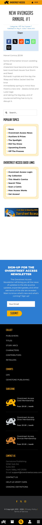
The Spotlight (15, 140)
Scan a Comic (15, 187)
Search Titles (14, 183)
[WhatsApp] (33, 41)
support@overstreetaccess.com (27, 472)
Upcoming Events (17, 148)
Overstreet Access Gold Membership (25, 399)
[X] (15, 41)
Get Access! (14, 194)
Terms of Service (21, 511)
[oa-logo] (3, 521)
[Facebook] (9, 41)
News (11, 129)
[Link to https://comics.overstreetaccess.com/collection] (12, 521)
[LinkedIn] (27, 41)
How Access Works (17, 190)
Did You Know (15, 144)
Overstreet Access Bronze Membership (26, 437)
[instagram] (25, 501)
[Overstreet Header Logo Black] (14, 2)
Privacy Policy (31, 509)
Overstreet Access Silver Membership (26, 418)
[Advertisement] (21, 233)
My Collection (15, 176)
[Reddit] (21, 41)
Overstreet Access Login (20, 172)
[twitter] (21, 501)
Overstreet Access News (20, 133)
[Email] (9, 47)
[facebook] (17, 501)
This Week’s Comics (18, 179)
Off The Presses (16, 151)
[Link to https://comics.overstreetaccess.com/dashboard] (29, 521)
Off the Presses (24, 26)
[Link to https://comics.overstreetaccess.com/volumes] (21, 521)
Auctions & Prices (17, 137)
